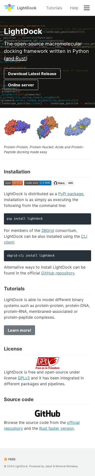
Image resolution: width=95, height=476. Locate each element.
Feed (12, 459)
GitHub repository (57, 273)
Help (74, 7)
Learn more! (19, 330)
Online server (21, 84)
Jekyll (48, 466)
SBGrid (47, 230)
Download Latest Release (32, 73)
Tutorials (54, 7)
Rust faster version (56, 428)
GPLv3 (24, 377)
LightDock (26, 7)
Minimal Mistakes (67, 466)
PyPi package (70, 193)
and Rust (16, 58)
